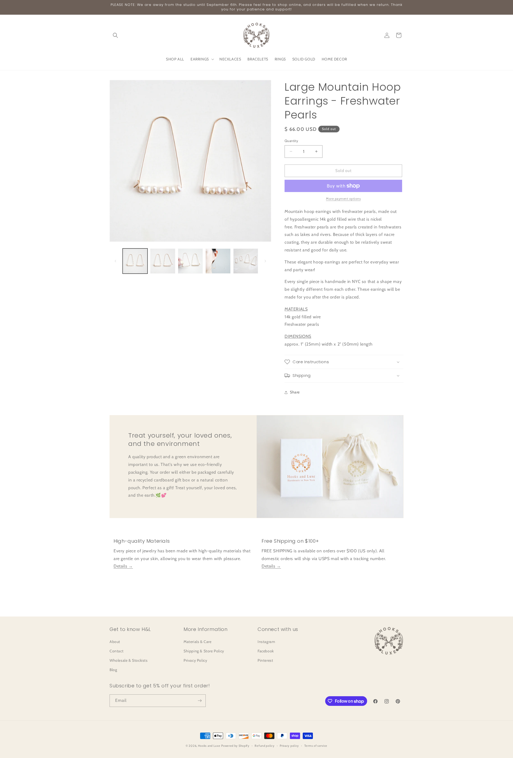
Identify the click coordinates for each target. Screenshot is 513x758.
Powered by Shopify (235, 746)
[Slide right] (265, 261)
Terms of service (315, 746)
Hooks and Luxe (209, 746)
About (115, 641)
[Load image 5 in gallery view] (245, 260)
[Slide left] (115, 261)
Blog (113, 669)
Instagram (266, 641)
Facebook (266, 651)
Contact (116, 651)
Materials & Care (198, 641)
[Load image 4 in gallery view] (217, 260)
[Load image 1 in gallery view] (135, 260)
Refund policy (264, 746)
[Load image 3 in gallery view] (190, 260)
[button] (115, 35)
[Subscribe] (199, 700)
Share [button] (295, 392)
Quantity (291, 141)
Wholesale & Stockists (129, 660)
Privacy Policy (195, 660)
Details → (123, 566)
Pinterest (265, 660)
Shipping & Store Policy (204, 651)
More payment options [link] (343, 199)
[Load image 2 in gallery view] (162, 260)
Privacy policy (289, 746)
